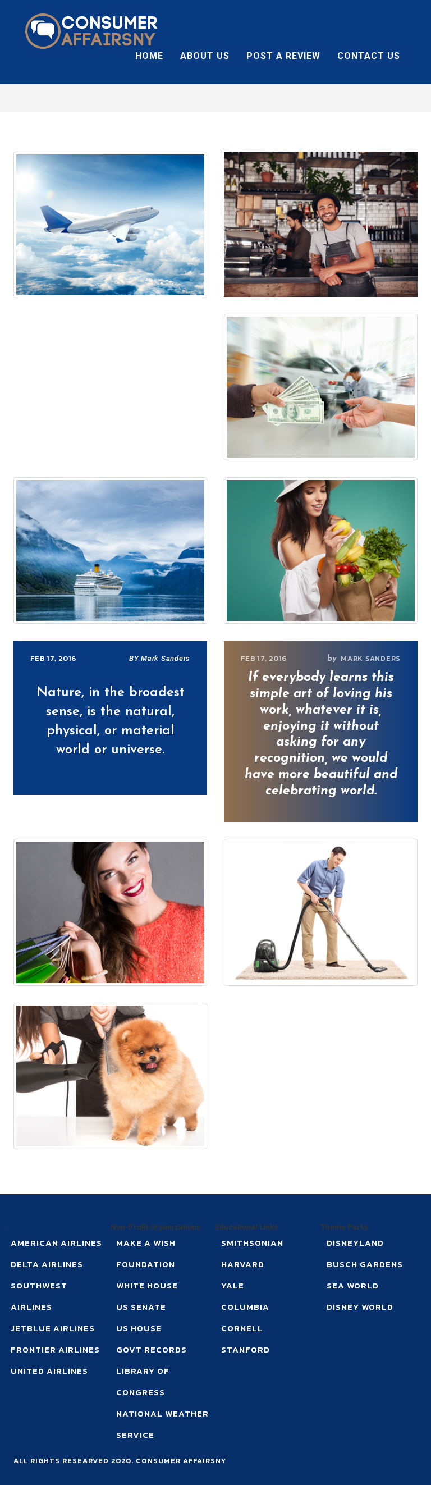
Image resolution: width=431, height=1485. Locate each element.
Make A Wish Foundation (146, 1253)
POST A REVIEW (283, 56)
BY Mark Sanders (159, 658)
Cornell (242, 1328)
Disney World (360, 1306)
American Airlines (56, 1242)
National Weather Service (162, 1424)
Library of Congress (142, 1381)
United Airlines (49, 1370)
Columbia (245, 1306)
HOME (149, 56)
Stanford (245, 1349)
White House (147, 1285)
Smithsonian (252, 1242)
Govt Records (151, 1349)
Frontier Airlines (55, 1349)
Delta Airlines (47, 1264)
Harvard (242, 1264)
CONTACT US (368, 56)
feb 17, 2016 (264, 658)
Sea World (353, 1285)
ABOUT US (205, 56)
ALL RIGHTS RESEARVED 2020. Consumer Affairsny (119, 1460)
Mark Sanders (371, 658)
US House (139, 1328)
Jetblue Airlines (53, 1328)
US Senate (141, 1306)
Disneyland (355, 1242)
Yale (232, 1285)
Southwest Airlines (39, 1296)
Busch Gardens (365, 1264)
